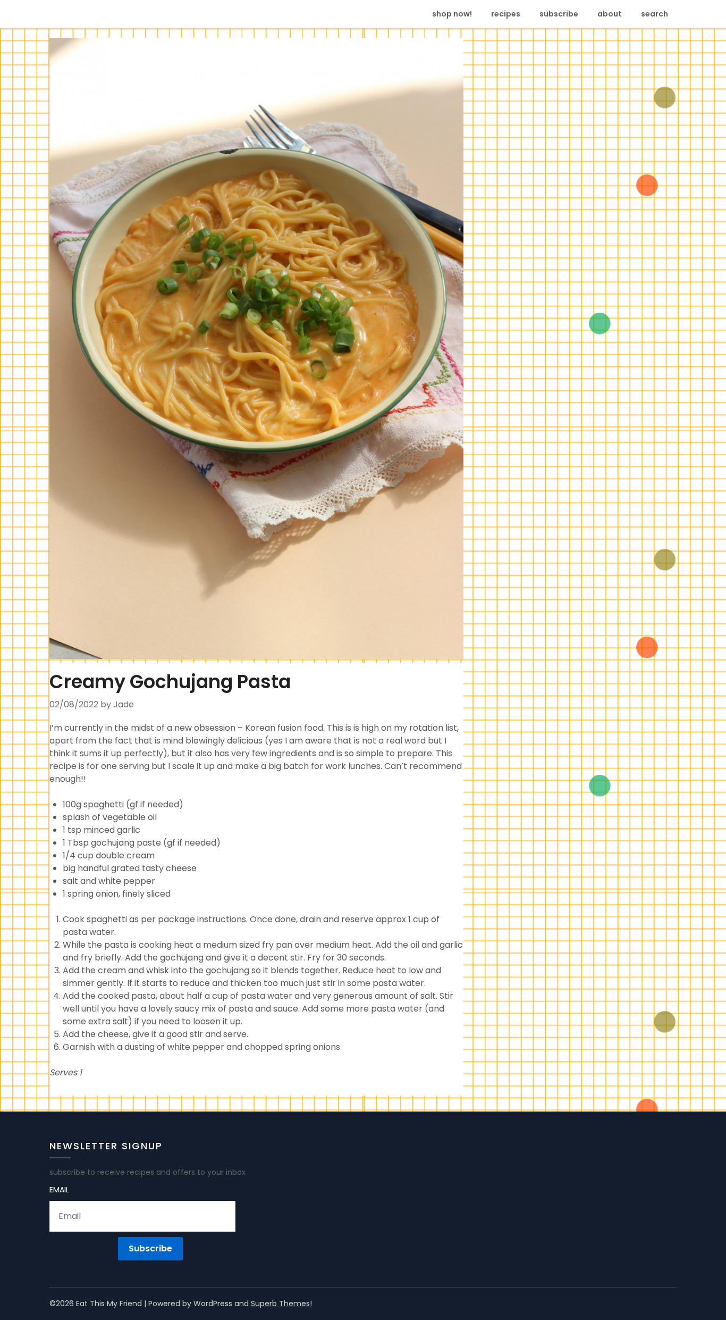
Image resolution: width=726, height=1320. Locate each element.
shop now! (452, 14)
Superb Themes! (281, 1303)
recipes (505, 14)
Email (59, 1189)
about (609, 14)
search (654, 14)
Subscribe (150, 1248)
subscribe (558, 14)
